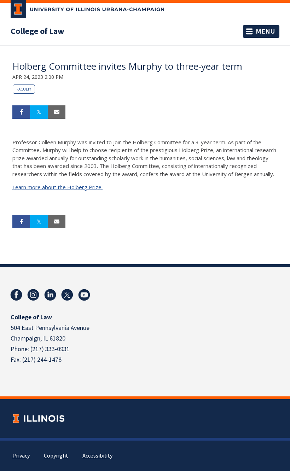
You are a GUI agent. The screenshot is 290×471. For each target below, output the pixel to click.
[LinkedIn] (50, 295)
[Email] (56, 112)
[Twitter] (67, 295)
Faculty (24, 89)
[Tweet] (39, 112)
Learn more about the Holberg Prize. (57, 187)
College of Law (37, 31)
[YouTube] (84, 295)
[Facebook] (16, 295)
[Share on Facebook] (21, 112)
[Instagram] (33, 295)
